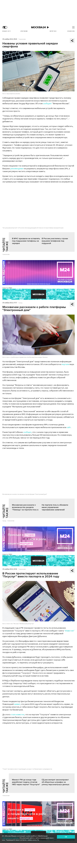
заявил (17, 704)
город (4, 521)
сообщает (47, 103)
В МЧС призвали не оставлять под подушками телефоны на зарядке (26, 241)
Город (20, 303)
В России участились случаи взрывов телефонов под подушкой (55, 241)
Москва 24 (38, 27)
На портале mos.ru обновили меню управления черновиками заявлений (55, 507)
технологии (5, 254)
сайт (69, 427)
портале (65, 364)
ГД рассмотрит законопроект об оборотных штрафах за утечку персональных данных (55, 782)
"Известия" (69, 630)
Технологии (22, 39)
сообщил (27, 432)
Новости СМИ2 (7, 288)
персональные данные (10, 838)
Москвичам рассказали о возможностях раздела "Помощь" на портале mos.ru (25, 507)
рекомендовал (16, 168)
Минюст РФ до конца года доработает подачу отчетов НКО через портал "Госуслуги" (26, 782)
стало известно (17, 714)
